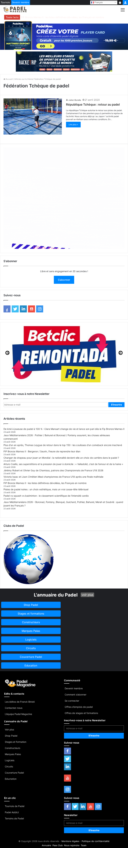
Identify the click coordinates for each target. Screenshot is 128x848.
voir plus (87, 595)
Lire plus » (73, 124)
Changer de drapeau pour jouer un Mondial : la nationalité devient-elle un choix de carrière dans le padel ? (61, 457)
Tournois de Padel (14, 806)
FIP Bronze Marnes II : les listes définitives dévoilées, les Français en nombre (45, 483)
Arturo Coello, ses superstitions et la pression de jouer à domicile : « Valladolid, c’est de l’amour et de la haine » (63, 464)
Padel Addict (12, 812)
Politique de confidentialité (96, 841)
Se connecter (72, 700)
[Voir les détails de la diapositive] (64, 354)
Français (98, 2)
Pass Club (57, 845)
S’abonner (64, 279)
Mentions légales (70, 841)
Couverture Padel (14, 772)
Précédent (7, 353)
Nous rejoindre (72, 845)
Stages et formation (15, 741)
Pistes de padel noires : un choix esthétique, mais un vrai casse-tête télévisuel (46, 489)
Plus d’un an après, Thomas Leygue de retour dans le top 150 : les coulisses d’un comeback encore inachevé (63, 445)
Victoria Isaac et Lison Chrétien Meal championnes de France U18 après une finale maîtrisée (53, 476)
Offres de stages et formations (81, 713)
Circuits (9, 766)
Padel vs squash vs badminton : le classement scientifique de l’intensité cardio (46, 495)
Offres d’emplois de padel (79, 706)
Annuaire (46, 845)
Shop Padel (11, 735)
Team (83, 845)
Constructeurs (12, 748)
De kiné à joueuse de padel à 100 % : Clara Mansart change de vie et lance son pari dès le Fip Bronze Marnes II (64, 428)
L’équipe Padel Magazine (18, 714)
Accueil (9, 79)
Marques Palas (13, 754)
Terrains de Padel (14, 818)
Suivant (120, 353)
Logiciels (9, 760)
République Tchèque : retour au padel (93, 104)
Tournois (5, 2)
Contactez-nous (13, 707)
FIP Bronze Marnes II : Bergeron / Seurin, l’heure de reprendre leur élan (42, 451)
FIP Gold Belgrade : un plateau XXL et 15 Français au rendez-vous (57, 17)
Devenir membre (20, 2)
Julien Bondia (74, 100)
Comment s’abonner (75, 694)
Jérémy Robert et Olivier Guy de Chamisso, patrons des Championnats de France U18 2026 (53, 470)
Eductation (10, 778)
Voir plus (9, 729)
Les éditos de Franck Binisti (20, 701)
